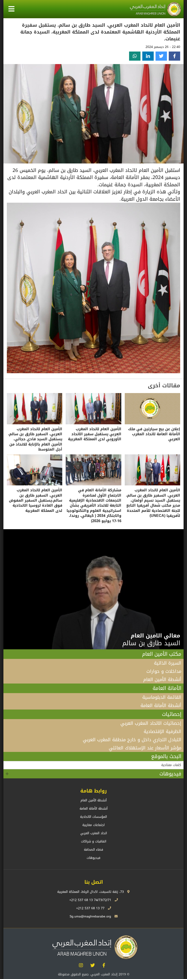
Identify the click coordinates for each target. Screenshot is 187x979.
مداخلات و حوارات (163, 671)
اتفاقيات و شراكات (93, 841)
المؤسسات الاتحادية (93, 817)
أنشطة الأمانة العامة (160, 705)
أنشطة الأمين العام (162, 679)
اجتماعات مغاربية (93, 825)
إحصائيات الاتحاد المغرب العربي (150, 723)
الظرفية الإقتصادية (162, 731)
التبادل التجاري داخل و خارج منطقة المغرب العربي (132, 739)
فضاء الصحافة (93, 850)
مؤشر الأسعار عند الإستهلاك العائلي (145, 747)
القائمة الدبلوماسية (161, 697)
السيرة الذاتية (167, 663)
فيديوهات (170, 773)
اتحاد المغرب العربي (93, 833)
